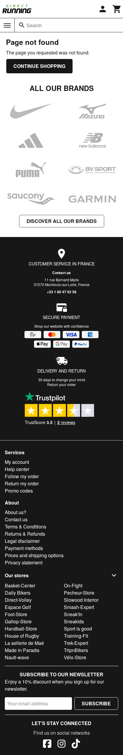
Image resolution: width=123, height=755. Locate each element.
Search (34, 25)
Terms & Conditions (25, 526)
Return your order (61, 384)
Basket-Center (20, 585)
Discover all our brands (62, 221)
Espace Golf (18, 607)
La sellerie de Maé (24, 642)
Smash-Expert (79, 607)
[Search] (21, 25)
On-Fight (73, 585)
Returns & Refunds (25, 533)
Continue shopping (39, 66)
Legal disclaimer (22, 540)
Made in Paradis (22, 650)
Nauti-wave (17, 657)
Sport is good (78, 628)
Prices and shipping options (34, 555)
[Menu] (7, 25)
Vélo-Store (75, 657)
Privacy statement (23, 562)
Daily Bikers (17, 592)
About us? (15, 512)
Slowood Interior (81, 599)
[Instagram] (61, 744)
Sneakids (74, 621)
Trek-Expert (76, 642)
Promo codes (19, 490)
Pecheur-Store (79, 592)
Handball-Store (21, 628)
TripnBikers (76, 650)
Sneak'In (73, 614)
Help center (17, 469)
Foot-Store (16, 614)
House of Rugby (22, 635)
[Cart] (117, 9)
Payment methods (24, 548)
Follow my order (22, 476)
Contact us (61, 272)
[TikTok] (76, 744)
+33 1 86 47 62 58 (61, 291)
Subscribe (96, 703)
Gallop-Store (18, 621)
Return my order (22, 483)
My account (17, 461)
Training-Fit (76, 635)
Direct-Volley (18, 599)
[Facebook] (47, 744)
